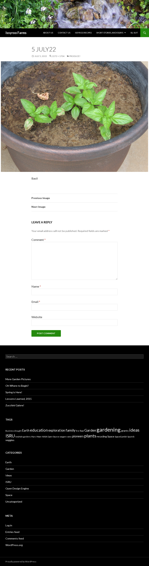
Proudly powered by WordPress (20, 561)
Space (110, 436)
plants (90, 435)
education (39, 430)
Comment (38, 239)
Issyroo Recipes (83, 32)
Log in (8, 525)
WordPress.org (14, 545)
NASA (44, 436)
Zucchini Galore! (14, 405)
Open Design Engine (17, 488)
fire (77, 431)
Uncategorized (13, 501)
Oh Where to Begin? (17, 385)
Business (9, 431)
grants (125, 430)
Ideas (8, 475)
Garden (90, 430)
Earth (25, 430)
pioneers (78, 436)
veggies (9, 440)
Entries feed (12, 531)
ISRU (10, 435)
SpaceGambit (121, 436)
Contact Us (64, 32)
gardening (109, 429)
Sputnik (130, 436)
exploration (56, 430)
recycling (102, 436)
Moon (39, 436)
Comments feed (14, 538)
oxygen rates (66, 436)
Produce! (74, 56)
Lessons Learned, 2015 (18, 398)
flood (82, 431)
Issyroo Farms (16, 33)
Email (35, 301)
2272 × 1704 (58, 56)
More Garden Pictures (18, 379)
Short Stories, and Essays (109, 32)
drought (18, 431)
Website (36, 317)
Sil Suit (134, 32)
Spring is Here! (13, 392)
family (70, 430)
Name (36, 286)
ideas (134, 430)
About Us (48, 32)
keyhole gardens (23, 436)
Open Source (53, 436)
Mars (33, 436)
